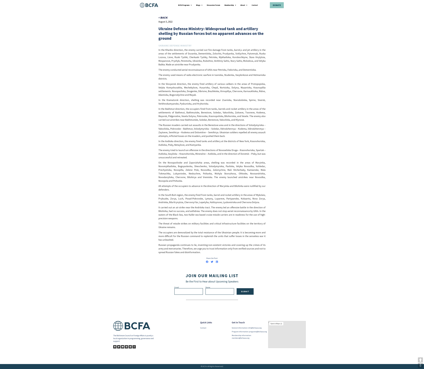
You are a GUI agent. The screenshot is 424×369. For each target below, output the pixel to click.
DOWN (420, 365)
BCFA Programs (184, 5)
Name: (207, 287)
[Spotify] (130, 346)
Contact (255, 5)
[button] (207, 262)
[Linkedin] (126, 346)
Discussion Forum (213, 5)
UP (420, 359)
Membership (229, 5)
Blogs (198, 5)
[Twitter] (118, 346)
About (242, 5)
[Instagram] (134, 346)
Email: (176, 287)
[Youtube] (122, 346)
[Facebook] (114, 346)
